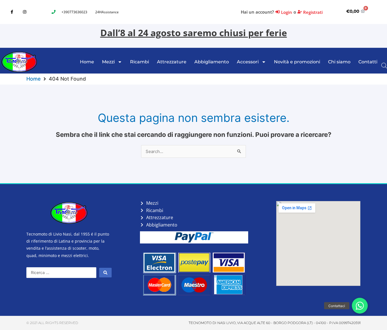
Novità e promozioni (297, 61)
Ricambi (139, 61)
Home (87, 61)
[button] (360, 306)
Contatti (367, 61)
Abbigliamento (211, 61)
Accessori (248, 61)
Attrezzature (171, 61)
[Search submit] (105, 272)
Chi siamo (339, 61)
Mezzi (108, 61)
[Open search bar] (384, 65)
